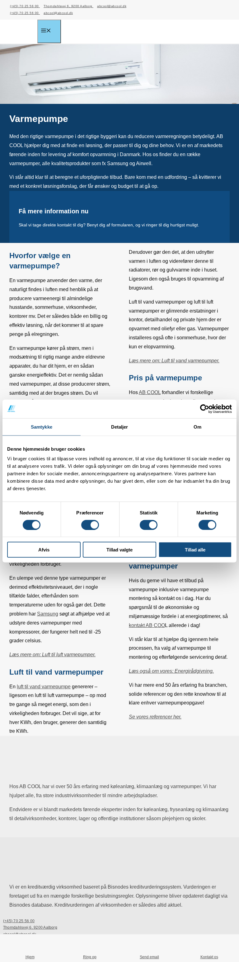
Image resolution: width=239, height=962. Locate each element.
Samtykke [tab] (41, 426)
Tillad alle (195, 549)
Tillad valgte (119, 549)
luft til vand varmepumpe (44, 686)
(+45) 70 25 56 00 (25, 6)
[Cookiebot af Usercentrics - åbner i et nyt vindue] (204, 408)
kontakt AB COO (147, 625)
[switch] (90, 525)
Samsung (47, 613)
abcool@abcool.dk (111, 6)
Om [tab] (197, 426)
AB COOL (150, 392)
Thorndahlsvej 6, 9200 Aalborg (68, 6)
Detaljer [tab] (119, 426)
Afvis (43, 549)
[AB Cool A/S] (23, 32)
